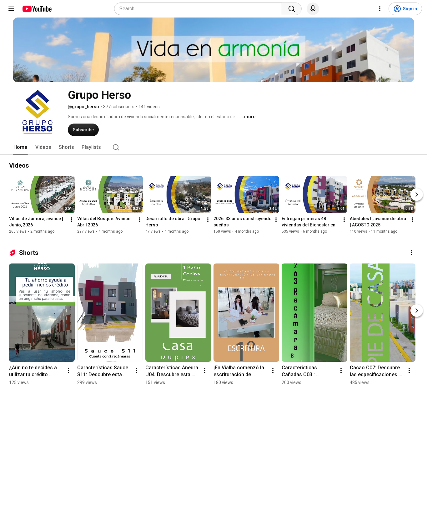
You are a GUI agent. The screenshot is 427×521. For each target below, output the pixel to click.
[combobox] (199, 9)
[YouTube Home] (37, 9)
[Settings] (380, 9)
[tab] (20, 147)
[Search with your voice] (313, 9)
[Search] (292, 9)
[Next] (416, 194)
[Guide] (11, 9)
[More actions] (71, 220)
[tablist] (213, 147)
